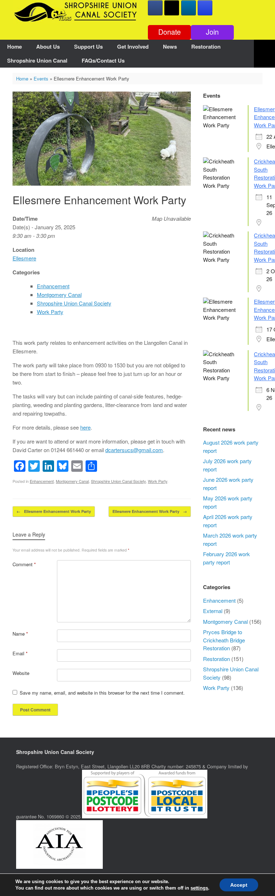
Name (20, 633)
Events (41, 78)
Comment (24, 564)
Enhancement (53, 286)
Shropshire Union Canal (37, 60)
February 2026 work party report (226, 558)
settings (199, 888)
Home (14, 46)
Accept (238, 885)
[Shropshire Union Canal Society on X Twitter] (171, 7)
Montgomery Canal (59, 294)
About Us (48, 46)
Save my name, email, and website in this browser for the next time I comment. (102, 692)
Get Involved (133, 46)
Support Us (88, 46)
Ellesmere (24, 258)
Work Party (50, 311)
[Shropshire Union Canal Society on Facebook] (155, 7)
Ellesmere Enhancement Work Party (53, 511)
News (170, 46)
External (212, 611)
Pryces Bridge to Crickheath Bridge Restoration (224, 640)
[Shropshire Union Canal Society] (76, 12)
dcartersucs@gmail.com (134, 450)
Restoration (206, 46)
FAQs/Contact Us (103, 60)
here (85, 427)
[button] (264, 54)
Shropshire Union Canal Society (74, 303)
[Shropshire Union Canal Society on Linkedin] (188, 7)
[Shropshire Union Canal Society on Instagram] (205, 7)
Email (20, 653)
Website (21, 673)
